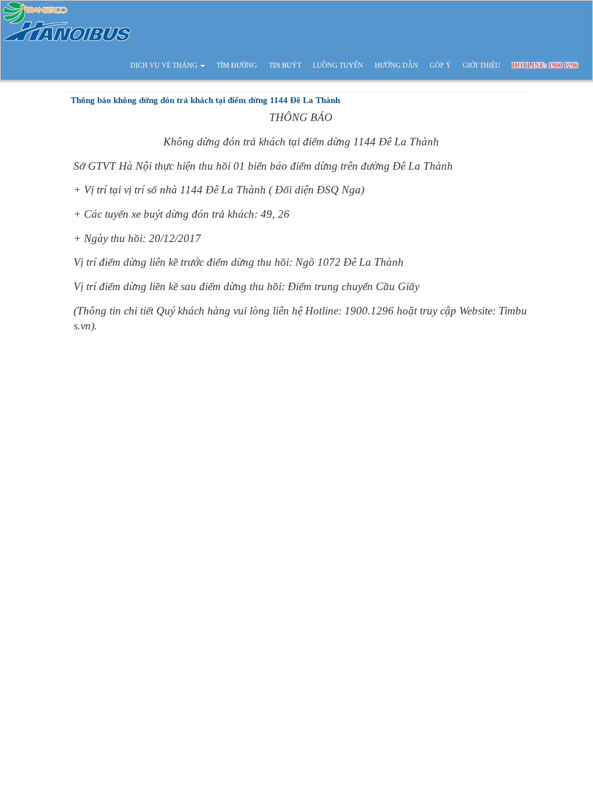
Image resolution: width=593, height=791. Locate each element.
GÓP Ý (440, 65)
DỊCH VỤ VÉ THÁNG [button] (164, 65)
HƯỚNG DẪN (396, 65)
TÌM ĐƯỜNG (237, 65)
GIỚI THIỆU (481, 65)
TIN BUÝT (285, 65)
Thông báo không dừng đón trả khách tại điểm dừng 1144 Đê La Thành (205, 100)
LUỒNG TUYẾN (338, 65)
